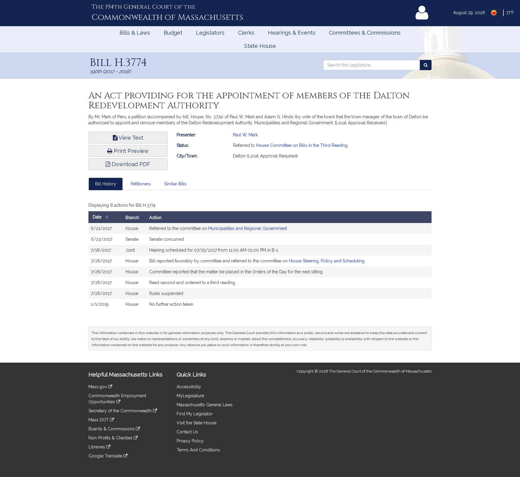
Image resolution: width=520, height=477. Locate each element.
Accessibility (189, 386)
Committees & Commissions (365, 32)
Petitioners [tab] (141, 183)
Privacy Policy (190, 440)
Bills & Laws (134, 32)
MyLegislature (190, 395)
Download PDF (130, 164)
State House (260, 46)
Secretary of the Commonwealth (120, 410)
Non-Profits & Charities (111, 437)
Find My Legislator (195, 413)
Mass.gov (98, 386)
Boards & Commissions (112, 428)
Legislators (210, 32)
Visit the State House (196, 422)
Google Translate (105, 456)
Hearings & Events (291, 32)
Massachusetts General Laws (205, 404)
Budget (173, 32)
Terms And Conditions (198, 450)
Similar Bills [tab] (175, 183)
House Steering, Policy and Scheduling (326, 261)
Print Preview (130, 151)
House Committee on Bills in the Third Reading (302, 145)
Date (98, 217)
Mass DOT (99, 419)
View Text (130, 138)
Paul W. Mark (245, 134)
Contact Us (187, 431)
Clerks (246, 32)
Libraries (97, 446)
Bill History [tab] (105, 183)
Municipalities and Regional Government (247, 228)
